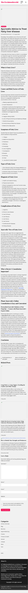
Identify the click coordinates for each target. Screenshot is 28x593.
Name (3, 482)
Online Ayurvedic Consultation (12, 333)
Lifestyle (3, 26)
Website (3, 496)
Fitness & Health (5, 536)
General (2, 539)
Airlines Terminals (5, 523)
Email (3, 489)
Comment (4, 463)
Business (3, 529)
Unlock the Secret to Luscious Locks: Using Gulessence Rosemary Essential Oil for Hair (12, 422)
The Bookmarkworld (9, 2)
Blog (2, 526)
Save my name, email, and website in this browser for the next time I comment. (13, 504)
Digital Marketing (5, 531)
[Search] (26, 2)
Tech (2, 546)
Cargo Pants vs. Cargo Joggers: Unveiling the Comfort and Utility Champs (13, 385)
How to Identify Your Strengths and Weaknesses (13, 440)
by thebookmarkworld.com (6, 34)
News (2, 544)
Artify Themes (7, 588)
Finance (3, 534)
